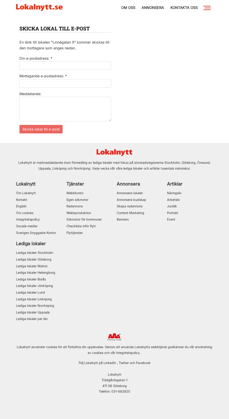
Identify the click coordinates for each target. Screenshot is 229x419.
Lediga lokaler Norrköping (35, 305)
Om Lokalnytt (26, 193)
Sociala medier (27, 226)
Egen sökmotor (77, 200)
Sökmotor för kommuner (84, 219)
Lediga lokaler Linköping (34, 299)
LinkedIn (110, 363)
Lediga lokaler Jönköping (34, 286)
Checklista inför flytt (81, 226)
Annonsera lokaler (130, 193)
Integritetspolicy (28, 219)
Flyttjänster (74, 233)
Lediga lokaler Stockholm (34, 253)
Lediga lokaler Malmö (31, 266)
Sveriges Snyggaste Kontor (36, 233)
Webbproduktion (78, 213)
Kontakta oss (184, 7)
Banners (123, 219)
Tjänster (75, 184)
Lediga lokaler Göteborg (33, 259)
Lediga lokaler (31, 243)
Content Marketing (130, 213)
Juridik (172, 206)
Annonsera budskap (131, 200)
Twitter (124, 363)
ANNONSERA (153, 7)
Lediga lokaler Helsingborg (35, 272)
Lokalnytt (26, 184)
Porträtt (172, 213)
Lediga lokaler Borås (31, 279)
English (21, 206)
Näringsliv (174, 193)
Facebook (143, 363)
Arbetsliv (173, 200)
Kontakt (21, 200)
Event (171, 219)
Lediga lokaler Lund (30, 292)
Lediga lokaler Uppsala (33, 312)
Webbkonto (74, 193)
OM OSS (128, 7)
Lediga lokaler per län (32, 319)
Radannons (74, 206)
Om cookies (24, 213)
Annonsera (128, 184)
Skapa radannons (129, 206)
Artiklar (174, 184)
